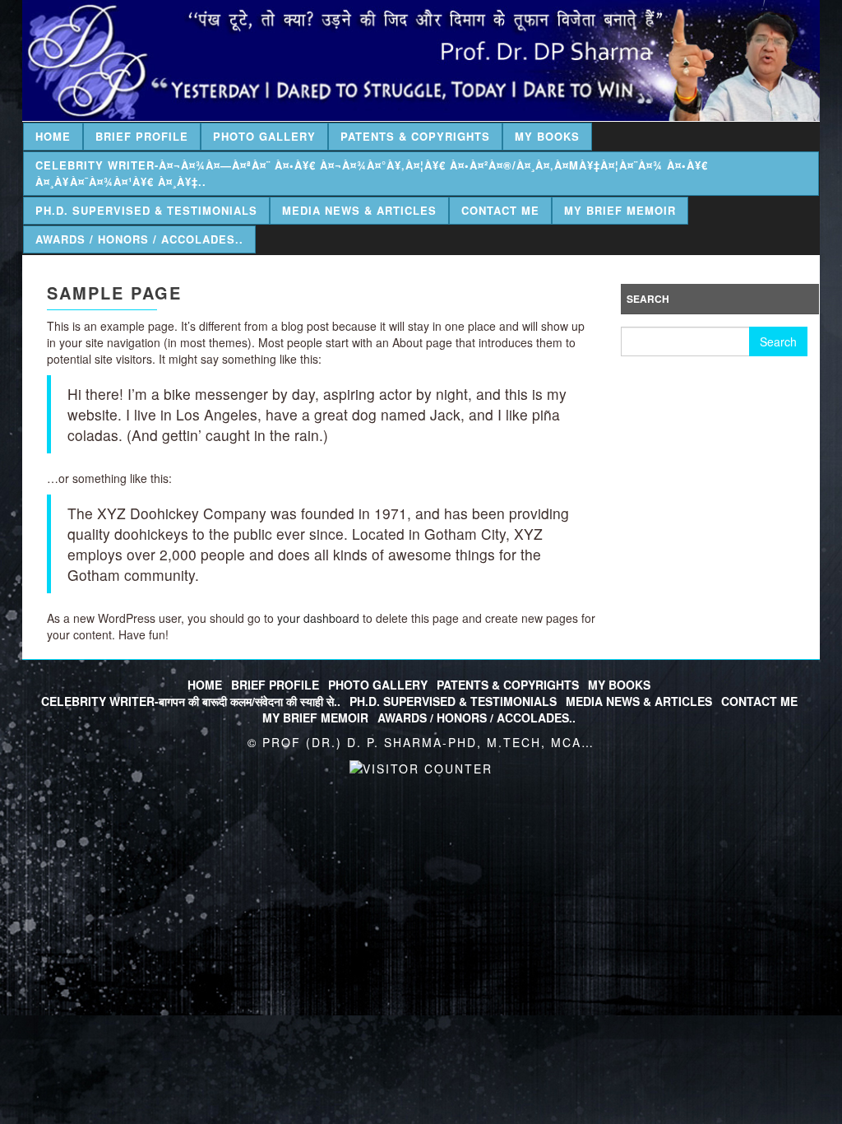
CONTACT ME (759, 701)
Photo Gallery (264, 136)
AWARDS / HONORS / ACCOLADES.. (476, 717)
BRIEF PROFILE (275, 684)
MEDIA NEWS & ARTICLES (639, 701)
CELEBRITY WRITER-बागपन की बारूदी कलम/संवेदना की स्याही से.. (190, 701)
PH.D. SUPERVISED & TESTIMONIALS (453, 701)
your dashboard (318, 618)
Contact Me (500, 210)
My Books (547, 136)
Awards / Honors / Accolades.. (139, 239)
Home (53, 136)
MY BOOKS (619, 684)
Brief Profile (141, 136)
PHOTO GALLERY (378, 684)
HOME (204, 684)
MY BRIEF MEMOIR (315, 717)
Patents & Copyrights (415, 136)
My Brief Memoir (620, 210)
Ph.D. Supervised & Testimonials (146, 210)
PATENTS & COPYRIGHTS (508, 684)
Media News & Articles (359, 210)
